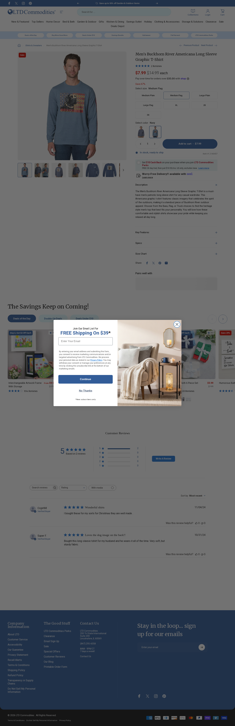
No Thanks (85, 390)
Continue (85, 379)
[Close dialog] (177, 324)
